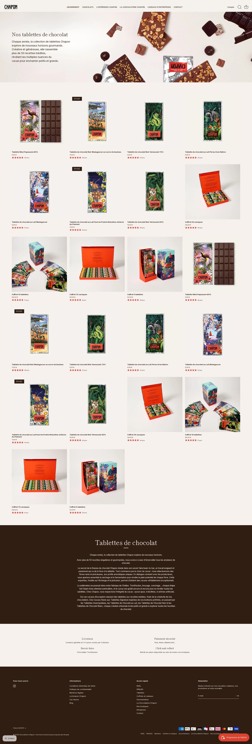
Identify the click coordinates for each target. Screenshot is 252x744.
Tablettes (140, 693)
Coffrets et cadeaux (145, 696)
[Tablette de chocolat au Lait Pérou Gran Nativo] (212, 121)
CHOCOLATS (87, 7)
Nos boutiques (142, 706)
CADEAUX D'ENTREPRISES (159, 7)
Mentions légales (76, 693)
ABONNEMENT (73, 7)
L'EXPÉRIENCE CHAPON (106, 7)
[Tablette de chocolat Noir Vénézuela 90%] (154, 191)
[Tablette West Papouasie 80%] (39, 121)
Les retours (74, 699)
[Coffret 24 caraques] (212, 191)
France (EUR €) (18, 728)
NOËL (139, 686)
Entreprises (141, 710)
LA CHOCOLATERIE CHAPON (132, 7)
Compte (230, 7)
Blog (71, 703)
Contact (140, 713)
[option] (126, 47)
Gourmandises (143, 699)
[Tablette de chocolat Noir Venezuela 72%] (154, 121)
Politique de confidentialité (80, 689)
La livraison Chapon (78, 696)
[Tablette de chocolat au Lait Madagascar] (39, 191)
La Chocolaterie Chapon (147, 703)
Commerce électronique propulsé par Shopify (52, 735)
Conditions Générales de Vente (82, 686)
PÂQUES (140, 689)
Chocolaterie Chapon (27, 735)
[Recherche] (239, 7)
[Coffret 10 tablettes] (39, 264)
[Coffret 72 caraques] (97, 264)
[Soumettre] (237, 696)
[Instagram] (14, 686)
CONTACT (178, 7)
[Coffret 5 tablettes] (154, 264)
